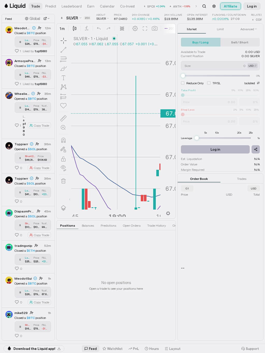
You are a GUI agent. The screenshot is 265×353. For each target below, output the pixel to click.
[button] (35, 6)
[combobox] (187, 188)
